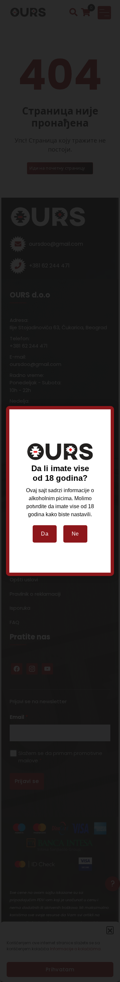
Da (44, 534)
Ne (75, 534)
